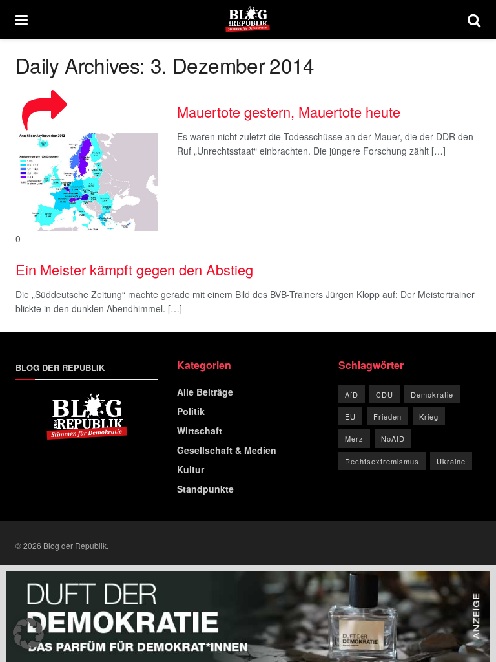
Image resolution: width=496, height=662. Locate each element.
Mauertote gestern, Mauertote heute (288, 111)
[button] (28, 633)
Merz (354, 438)
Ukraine (451, 461)
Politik (191, 411)
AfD (351, 394)
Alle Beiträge (205, 391)
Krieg (429, 416)
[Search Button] (474, 19)
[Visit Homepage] (247, 19)
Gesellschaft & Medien (226, 449)
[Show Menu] (22, 19)
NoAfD (393, 438)
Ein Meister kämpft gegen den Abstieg (134, 269)
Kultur (190, 469)
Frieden (387, 416)
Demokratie (432, 394)
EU (350, 416)
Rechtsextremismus (382, 461)
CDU (384, 394)
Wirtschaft (199, 430)
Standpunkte (205, 488)
